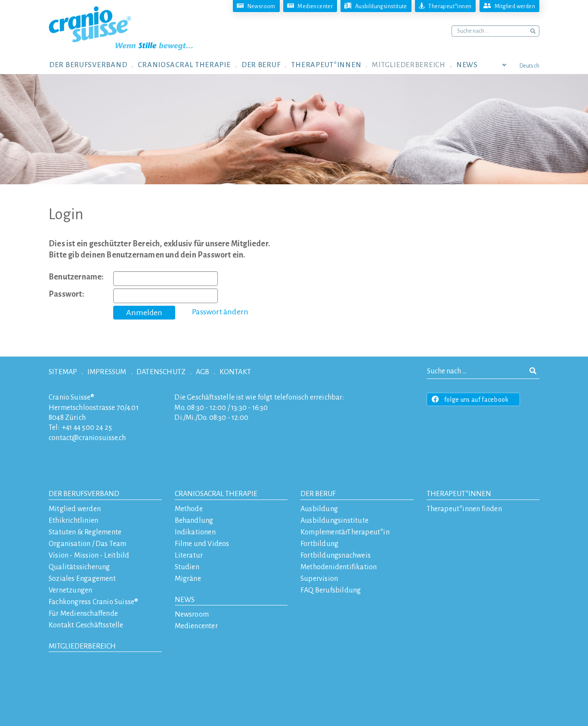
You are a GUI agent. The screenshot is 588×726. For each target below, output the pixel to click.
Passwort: (66, 294)
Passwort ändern (220, 311)
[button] (93, 64)
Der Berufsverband (84, 494)
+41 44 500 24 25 (87, 427)
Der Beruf (318, 494)
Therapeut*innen (459, 494)
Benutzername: (76, 277)
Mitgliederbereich (82, 646)
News (185, 600)
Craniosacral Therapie (216, 494)
